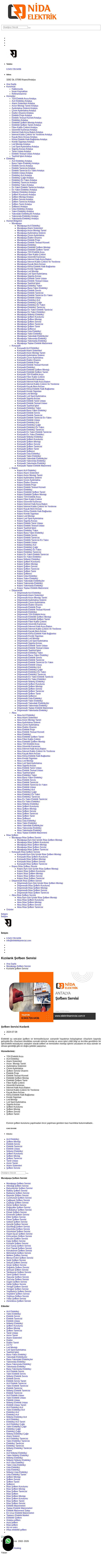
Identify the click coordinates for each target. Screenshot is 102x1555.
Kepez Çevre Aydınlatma (28, 480)
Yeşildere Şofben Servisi (18, 1294)
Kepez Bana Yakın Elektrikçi (30, 533)
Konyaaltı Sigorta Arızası (28, 398)
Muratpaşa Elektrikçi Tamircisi (31, 307)
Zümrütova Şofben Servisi (18, 1301)
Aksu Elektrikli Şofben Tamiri (30, 737)
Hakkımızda (17, 89)
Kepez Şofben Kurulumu (28, 561)
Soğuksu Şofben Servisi (17, 1267)
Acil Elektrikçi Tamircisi (17, 1438)
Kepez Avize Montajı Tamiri (29, 475)
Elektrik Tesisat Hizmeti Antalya (26, 118)
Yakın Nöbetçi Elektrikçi (17, 1455)
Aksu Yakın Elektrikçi (27, 823)
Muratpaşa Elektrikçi (26, 245)
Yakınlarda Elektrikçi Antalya (25, 218)
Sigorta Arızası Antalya (22, 149)
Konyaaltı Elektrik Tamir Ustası (31, 401)
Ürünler (9, 909)
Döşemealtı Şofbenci (27, 696)
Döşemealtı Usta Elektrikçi (29, 698)
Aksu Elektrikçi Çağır (27, 792)
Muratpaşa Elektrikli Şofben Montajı (33, 247)
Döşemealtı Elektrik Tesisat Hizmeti (33, 609)
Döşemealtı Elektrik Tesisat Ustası (33, 648)
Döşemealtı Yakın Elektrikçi (30, 701)
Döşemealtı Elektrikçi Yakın (30, 653)
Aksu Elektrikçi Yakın (27, 775)
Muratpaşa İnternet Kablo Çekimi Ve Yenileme (38, 262)
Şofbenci (10, 1484)
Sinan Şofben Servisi (16, 1265)
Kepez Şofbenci (24, 573)
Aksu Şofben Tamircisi (27, 813)
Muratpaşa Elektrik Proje (28, 240)
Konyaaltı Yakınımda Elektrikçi (31, 461)
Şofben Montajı (13, 1141)
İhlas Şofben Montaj (15, 1489)
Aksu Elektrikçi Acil (26, 789)
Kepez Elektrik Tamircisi (28, 538)
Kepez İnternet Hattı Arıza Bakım (32, 504)
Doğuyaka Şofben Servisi (18, 1207)
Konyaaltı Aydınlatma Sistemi (30, 355)
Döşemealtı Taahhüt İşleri (29, 650)
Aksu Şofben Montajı (27, 809)
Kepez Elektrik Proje (26, 485)
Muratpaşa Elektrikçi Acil (28, 300)
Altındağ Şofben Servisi (17, 1186)
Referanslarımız (19, 94)
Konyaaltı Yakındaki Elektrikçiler (32, 458)
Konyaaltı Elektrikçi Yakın (29, 408)
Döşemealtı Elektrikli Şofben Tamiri (33, 619)
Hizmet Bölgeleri (14, 221)
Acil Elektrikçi (12, 1139)
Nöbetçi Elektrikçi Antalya (24, 192)
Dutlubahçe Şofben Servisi (19, 1210)
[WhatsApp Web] (8, 1543)
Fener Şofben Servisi (16, 1219)
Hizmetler (10, 96)
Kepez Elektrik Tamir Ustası (30, 523)
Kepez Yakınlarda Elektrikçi (30, 585)
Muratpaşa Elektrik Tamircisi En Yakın (34, 295)
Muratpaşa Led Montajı (28, 271)
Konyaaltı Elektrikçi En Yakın (30, 427)
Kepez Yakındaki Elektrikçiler (30, 581)
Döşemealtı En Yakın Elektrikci (31, 679)
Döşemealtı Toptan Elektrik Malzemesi (35, 708)
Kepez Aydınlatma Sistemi (29, 478)
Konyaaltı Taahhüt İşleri (28, 406)
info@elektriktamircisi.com (18, 940)
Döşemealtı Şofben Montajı (29, 686)
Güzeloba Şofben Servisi (18, 1229)
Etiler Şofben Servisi (16, 1217)
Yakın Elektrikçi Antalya (23, 211)
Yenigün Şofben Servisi (17, 1289)
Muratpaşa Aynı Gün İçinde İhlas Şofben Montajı (39, 840)
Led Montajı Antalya (21, 144)
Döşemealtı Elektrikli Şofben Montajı (34, 617)
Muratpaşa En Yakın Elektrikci (31, 312)
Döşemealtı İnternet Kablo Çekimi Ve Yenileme (39, 629)
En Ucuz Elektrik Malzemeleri (20, 1513)
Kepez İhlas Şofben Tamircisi (30, 878)
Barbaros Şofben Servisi (17, 1193)
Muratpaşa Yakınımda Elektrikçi (32, 338)
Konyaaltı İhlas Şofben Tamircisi (32, 864)
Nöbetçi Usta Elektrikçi (17, 1472)
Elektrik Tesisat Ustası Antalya (26, 154)
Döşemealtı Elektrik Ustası (29, 665)
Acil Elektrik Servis (15, 1371)
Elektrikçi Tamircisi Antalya (24, 182)
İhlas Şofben (12, 835)
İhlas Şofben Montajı (16, 1496)
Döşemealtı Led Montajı (28, 638)
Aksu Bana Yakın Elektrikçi (29, 777)
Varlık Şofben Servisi (16, 1284)
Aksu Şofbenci (24, 818)
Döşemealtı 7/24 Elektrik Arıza (31, 614)
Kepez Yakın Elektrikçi (27, 578)
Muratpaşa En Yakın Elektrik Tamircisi (34, 310)
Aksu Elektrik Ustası (26, 787)
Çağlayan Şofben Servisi (18, 1200)
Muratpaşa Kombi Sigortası (29, 269)
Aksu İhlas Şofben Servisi (24, 895)
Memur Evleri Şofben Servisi (19, 1258)
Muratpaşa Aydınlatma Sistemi (31, 233)
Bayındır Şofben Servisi (17, 1195)
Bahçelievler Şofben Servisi (19, 1188)
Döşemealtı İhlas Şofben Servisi (27, 881)
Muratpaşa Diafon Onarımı (29, 238)
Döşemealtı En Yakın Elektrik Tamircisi (35, 677)
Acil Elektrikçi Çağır (15, 1424)
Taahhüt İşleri (12, 1352)
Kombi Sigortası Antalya (23, 142)
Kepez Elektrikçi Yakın (27, 530)
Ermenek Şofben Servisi (17, 1215)
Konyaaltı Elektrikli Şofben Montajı (33, 370)
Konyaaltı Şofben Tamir (28, 449)
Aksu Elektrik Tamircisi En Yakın (32, 785)
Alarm (9, 1450)
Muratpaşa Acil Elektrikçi (28, 226)
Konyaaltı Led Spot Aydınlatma (31, 396)
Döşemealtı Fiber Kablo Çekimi (31, 621)
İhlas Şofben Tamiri (15, 1501)
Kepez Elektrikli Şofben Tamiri (31, 492)
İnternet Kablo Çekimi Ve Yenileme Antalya (32, 134)
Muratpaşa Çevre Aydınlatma (30, 235)
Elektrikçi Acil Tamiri (15, 1422)
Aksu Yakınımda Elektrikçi (29, 828)
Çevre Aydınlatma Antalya (24, 110)
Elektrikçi (10, 158)
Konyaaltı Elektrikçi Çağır (29, 425)
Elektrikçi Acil (12, 1412)
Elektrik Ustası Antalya (22, 173)
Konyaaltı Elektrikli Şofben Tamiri (32, 372)
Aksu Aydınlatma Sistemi (28, 722)
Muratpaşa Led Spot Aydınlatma (32, 274)
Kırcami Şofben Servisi (17, 1238)
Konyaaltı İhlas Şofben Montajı (31, 859)
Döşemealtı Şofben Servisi (29, 689)
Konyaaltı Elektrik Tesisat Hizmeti (32, 365)
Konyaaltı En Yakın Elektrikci (30, 434)
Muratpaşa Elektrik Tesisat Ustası (32, 281)
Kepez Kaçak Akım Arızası (29, 509)
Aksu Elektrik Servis (26, 780)
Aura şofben (12, 1522)
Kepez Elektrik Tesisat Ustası (30, 526)
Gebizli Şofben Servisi (16, 1222)
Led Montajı (11, 1347)
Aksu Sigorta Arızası (26, 765)
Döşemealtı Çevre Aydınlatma (31, 602)
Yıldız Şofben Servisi (16, 1298)
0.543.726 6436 (13, 69)
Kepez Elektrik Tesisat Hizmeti (31, 487)
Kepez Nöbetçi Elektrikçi (28, 559)
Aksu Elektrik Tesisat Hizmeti (30, 732)
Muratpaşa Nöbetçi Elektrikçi (30, 314)
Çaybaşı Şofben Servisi (17, 1203)
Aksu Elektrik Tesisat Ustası (30, 770)
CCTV (9, 1345)
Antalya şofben (13, 1520)
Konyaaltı (16, 346)
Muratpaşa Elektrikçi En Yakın (31, 305)
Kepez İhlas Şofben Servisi (24, 866)
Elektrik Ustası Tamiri (16, 1405)
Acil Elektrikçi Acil (14, 1407)
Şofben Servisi (13, 1168)
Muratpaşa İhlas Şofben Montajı (32, 845)
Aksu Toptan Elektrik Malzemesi (32, 833)
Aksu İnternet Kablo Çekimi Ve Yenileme (36, 751)
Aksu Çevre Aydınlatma (28, 725)
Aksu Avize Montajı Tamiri (29, 720)
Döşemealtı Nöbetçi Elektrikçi (31, 681)
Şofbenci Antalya (20, 206)
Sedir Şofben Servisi (16, 1260)
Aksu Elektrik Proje (26, 729)
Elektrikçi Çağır (13, 1429)
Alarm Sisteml (13, 1436)
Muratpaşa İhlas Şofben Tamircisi (32, 849)
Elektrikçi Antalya (20, 120)
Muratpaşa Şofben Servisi (29, 322)
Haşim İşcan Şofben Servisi (19, 1234)
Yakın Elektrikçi (13, 1314)
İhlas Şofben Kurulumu (17, 1486)
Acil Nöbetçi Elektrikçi (16, 1453)
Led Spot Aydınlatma (16, 1350)
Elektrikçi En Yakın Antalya (24, 180)
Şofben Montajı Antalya (22, 197)
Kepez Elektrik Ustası (27, 542)
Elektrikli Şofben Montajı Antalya (27, 122)
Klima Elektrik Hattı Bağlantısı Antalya (29, 139)
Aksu (14, 713)
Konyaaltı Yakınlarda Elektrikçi (31, 463)
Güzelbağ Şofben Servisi (18, 1226)
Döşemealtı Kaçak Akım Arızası (31, 631)
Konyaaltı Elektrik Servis (28, 413)
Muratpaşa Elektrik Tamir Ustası (32, 278)
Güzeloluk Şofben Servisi (18, 1231)
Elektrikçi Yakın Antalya (23, 185)
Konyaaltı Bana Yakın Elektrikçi (31, 410)
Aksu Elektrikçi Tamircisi (28, 797)
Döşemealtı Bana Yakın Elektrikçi (32, 655)
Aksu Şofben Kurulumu (28, 806)
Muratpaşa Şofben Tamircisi (30, 324)
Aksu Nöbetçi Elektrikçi (28, 804)
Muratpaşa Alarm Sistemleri (30, 228)
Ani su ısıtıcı (12, 1527)
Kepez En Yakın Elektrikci (29, 557)
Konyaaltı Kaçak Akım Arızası (30, 386)
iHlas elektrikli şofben (16, 1530)
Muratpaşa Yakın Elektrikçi (29, 334)
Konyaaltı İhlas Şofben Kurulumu (32, 857)
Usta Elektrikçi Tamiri (16, 1474)
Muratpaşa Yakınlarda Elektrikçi (32, 341)
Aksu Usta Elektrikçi (26, 821)
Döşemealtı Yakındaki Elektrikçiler (33, 703)
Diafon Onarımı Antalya (22, 113)
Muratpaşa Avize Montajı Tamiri (31, 230)
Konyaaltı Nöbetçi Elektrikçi (30, 437)
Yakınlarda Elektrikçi (16, 1366)
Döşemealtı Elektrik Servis (29, 657)
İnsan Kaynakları (19, 91)
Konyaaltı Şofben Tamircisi (29, 446)
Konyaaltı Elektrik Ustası (28, 420)
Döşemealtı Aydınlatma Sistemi (31, 600)
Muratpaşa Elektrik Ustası (29, 298)
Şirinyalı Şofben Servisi (17, 1270)
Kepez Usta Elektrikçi (27, 576)
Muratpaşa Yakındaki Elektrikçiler (32, 336)
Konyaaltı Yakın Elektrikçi (29, 456)
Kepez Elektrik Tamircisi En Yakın (33, 540)
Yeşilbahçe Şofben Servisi (18, 1291)
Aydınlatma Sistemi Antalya (24, 108)
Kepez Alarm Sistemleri (28, 473)
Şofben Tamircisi (14, 1158)
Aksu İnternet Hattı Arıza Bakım (31, 749)
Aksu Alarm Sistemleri (27, 717)
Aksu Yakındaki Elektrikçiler (30, 825)
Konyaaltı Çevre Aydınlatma (30, 358)
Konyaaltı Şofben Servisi (28, 444)
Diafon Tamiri (12, 1342)
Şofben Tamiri (12, 1482)
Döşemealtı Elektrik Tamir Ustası (32, 645)
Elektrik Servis (13, 1144)
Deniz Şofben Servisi (16, 1205)
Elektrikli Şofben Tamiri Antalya (26, 125)
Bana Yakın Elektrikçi (16, 1354)
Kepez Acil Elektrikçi (26, 470)
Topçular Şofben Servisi (17, 1277)
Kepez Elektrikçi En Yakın (29, 550)
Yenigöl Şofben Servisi (17, 1286)
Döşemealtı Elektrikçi (27, 612)
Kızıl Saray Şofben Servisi (18, 1246)
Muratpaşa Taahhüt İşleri (28, 283)
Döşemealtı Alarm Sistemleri (30, 595)
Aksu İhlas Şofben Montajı (29, 902)
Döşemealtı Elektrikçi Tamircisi (31, 674)
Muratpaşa (17, 223)
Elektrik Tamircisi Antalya (23, 168)
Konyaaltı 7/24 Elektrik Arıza (30, 374)
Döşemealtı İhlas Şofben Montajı (32, 888)
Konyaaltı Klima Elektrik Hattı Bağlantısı (35, 389)
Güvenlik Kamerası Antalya (24, 130)
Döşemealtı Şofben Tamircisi (30, 691)
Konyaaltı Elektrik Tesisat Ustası (32, 403)
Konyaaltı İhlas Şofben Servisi (26, 852)
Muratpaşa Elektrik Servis (29, 290)
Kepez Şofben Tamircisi (28, 569)
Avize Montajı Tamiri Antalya (25, 106)
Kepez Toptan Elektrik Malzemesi (32, 588)
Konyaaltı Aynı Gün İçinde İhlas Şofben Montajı (39, 854)
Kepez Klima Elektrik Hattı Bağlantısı (34, 511)
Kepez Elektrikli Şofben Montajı (31, 494)
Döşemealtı (17, 590)
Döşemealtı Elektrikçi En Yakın (31, 672)
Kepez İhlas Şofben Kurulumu (31, 871)
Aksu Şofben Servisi (26, 811)
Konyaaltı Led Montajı (27, 394)
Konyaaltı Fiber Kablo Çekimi (31, 377)
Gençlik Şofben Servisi (17, 1224)
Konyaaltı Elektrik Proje (28, 362)
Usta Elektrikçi (13, 1467)
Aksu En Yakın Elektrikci (28, 801)
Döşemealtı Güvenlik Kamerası (31, 624)
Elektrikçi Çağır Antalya (23, 178)
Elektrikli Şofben (14, 1518)
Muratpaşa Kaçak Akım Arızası (31, 264)
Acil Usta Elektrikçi (15, 1462)
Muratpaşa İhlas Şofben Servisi (26, 837)
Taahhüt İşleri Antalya (22, 156)
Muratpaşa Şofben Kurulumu (30, 317)
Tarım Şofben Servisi (16, 1274)
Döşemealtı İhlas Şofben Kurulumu (33, 885)
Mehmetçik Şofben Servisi (18, 1253)
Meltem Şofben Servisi (17, 1255)
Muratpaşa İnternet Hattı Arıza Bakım (34, 259)
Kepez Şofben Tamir (26, 571)
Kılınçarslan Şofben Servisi (19, 1236)
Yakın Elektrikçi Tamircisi (18, 1441)
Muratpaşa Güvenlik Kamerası (31, 257)
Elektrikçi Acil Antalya (22, 175)
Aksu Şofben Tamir (26, 816)
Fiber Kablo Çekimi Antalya (24, 127)
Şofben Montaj (13, 1156)
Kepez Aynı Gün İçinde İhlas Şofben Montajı (37, 869)
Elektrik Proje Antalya (22, 115)
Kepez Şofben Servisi (27, 566)
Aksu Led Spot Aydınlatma (29, 763)
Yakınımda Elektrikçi (16, 1362)
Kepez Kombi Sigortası (28, 514)
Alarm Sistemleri (14, 1165)
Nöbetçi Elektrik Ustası (17, 1402)
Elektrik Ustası (13, 1149)
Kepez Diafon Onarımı (27, 482)
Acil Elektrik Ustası (15, 1395)
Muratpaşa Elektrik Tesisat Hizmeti (33, 242)
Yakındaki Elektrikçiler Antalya (26, 214)
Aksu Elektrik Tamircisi (27, 782)
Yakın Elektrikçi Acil (15, 1410)
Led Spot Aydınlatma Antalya (25, 146)
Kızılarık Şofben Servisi (17, 1243)
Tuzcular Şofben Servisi (17, 1279)
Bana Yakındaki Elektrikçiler (19, 1359)
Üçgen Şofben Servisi (16, 1282)
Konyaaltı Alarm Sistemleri (29, 350)
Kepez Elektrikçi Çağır (27, 547)
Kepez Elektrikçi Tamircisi (29, 552)
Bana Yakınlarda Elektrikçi (18, 1369)
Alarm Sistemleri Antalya (23, 103)
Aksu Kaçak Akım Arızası (28, 753)
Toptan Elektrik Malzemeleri (19, 1508)
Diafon (9, 1340)
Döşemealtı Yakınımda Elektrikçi (32, 705)
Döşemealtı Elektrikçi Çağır (30, 669)
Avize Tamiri (12, 1163)
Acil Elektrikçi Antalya (22, 101)
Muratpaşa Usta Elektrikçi (29, 331)
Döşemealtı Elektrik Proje (29, 607)
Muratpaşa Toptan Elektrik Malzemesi (34, 343)
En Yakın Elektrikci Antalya (24, 190)
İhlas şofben (12, 1525)
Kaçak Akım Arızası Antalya (24, 137)
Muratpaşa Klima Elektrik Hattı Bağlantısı (36, 266)
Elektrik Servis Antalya (22, 166)
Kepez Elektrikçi (24, 490)
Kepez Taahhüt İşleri (26, 528)
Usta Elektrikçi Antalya (22, 209)
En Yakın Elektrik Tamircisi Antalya (28, 187)
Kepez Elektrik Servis (27, 535)
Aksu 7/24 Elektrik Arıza (28, 744)
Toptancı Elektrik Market (17, 1515)
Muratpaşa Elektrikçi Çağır (29, 302)
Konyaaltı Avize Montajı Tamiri (31, 353)
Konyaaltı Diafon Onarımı (29, 360)
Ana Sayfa (11, 84)
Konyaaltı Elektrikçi (26, 367)
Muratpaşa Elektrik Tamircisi (30, 293)
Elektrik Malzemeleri (16, 1506)
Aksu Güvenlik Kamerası (28, 746)
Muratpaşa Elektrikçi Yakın (29, 286)
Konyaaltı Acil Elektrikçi (28, 348)
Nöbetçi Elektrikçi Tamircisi (19, 1448)
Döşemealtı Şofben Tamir (29, 693)
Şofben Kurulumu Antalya (24, 194)
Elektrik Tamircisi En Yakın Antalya (28, 170)
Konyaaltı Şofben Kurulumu (30, 439)
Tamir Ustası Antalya (21, 151)
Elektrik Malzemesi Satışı (18, 1510)
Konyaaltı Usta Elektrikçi (28, 454)
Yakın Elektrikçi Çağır (16, 1426)
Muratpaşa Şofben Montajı (29, 319)
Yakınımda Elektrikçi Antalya (25, 216)
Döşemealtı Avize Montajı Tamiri (32, 597)
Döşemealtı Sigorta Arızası (29, 643)
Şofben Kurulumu (14, 1153)
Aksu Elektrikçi (24, 734)
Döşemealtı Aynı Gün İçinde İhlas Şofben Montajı (40, 883)
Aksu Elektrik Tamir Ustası (29, 768)
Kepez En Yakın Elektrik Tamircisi (33, 554)
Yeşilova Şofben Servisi (17, 1296)
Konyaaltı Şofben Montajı (29, 442)
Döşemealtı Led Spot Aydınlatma (32, 641)
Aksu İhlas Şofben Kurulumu (30, 900)
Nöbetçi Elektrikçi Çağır (17, 1434)
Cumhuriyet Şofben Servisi (19, 1198)
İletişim (4, 914)
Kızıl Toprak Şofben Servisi (19, 1248)
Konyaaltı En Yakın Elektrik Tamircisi (34, 432)
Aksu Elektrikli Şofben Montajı (31, 741)
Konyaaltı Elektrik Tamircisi (29, 415)
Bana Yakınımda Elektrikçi (18, 1364)
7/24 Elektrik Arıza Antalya (24, 98)
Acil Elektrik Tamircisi (16, 1383)
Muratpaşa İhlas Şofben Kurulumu (33, 842)
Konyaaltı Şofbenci (26, 451)
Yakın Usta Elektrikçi (16, 1465)
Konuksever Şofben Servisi (19, 1250)
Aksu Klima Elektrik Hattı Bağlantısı (33, 756)
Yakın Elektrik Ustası (16, 1398)
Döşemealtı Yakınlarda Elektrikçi (32, 710)
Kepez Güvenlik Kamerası (29, 502)
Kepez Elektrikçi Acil (26, 545)
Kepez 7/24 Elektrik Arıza (29, 497)
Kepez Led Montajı (26, 516)
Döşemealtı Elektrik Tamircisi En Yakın (35, 662)
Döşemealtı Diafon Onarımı (29, 605)
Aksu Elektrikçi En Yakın (28, 794)
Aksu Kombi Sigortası (27, 758)
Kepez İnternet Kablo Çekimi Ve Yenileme (36, 506)
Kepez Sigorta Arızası (27, 521)
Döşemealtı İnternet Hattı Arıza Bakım (34, 626)
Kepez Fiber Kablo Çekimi (29, 499)
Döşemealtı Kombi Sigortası (30, 636)
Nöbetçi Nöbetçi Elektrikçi (18, 1460)
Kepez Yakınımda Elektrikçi (30, 583)
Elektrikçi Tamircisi (15, 1443)
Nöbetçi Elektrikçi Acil (16, 1417)
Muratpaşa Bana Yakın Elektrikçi (32, 288)
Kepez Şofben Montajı (27, 564)
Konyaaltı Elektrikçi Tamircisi (30, 430)
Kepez (15, 468)
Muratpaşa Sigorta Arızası (29, 276)
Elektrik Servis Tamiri (16, 1381)
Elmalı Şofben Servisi (16, 1212)
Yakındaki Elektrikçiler (16, 1357)
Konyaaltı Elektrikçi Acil (28, 422)
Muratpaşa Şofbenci (26, 329)
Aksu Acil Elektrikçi (26, 715)
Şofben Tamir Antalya (22, 204)
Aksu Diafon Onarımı (27, 727)
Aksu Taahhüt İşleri (26, 773)
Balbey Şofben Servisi (16, 1191)
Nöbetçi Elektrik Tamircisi (18, 1390)
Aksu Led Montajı (25, 761)
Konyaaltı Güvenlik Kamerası (30, 379)
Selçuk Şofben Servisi (16, 1262)
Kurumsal (10, 86)
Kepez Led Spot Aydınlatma (30, 518)
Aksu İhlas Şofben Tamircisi (30, 907)
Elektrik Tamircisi (14, 1146)
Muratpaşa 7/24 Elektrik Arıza (30, 252)
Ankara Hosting (13, 1548)
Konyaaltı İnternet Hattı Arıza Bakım (33, 382)
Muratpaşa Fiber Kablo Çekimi (31, 254)
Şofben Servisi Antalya (22, 199)
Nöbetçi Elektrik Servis (17, 1376)
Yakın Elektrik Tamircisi (17, 1386)
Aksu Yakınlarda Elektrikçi (29, 830)
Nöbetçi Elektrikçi (14, 1151)
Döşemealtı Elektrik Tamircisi (30, 660)
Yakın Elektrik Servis (16, 1374)
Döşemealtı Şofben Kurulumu (31, 684)
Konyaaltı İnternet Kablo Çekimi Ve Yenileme (38, 384)
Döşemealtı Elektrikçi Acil (29, 667)
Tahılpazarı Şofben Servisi (18, 1272)
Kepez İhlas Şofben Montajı (30, 873)
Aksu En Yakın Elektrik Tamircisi (32, 799)
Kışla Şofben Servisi (16, 1241)
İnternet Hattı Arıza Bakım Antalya (27, 132)
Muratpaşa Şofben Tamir (28, 326)
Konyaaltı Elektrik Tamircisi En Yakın (34, 418)
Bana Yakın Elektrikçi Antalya (25, 163)
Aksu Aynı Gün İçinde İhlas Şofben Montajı (37, 897)
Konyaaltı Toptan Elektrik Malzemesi (34, 466)
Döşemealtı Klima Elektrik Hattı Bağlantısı (36, 633)
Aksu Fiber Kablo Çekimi (29, 739)
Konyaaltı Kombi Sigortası (29, 391)
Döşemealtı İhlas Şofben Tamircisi (33, 893)
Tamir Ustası (12, 1161)
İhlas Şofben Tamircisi (16, 1491)
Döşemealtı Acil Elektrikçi (29, 593)
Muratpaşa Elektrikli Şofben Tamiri (33, 250)
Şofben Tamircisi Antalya (23, 202)
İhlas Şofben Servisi (15, 1503)
